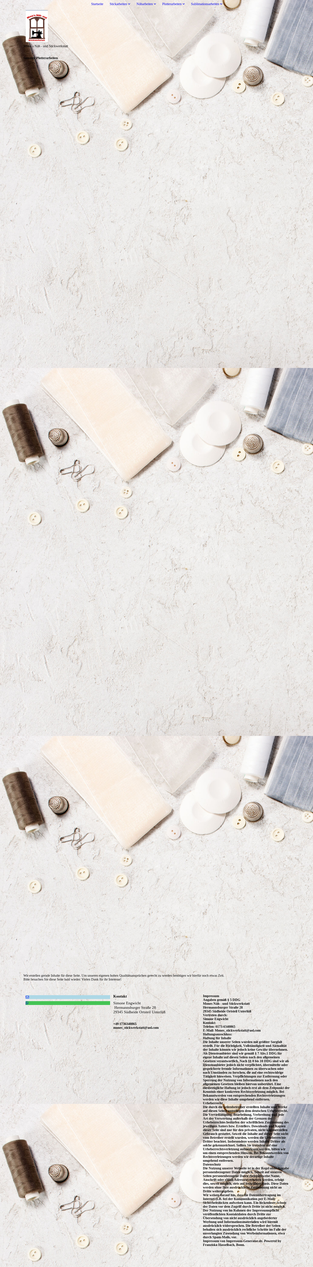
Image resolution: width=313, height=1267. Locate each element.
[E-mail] (27, 997)
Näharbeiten (144, 4)
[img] (156, 26)
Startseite (97, 4)
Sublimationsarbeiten (205, 4)
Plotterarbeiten (172, 4)
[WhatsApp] (27, 1003)
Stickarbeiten (118, 4)
